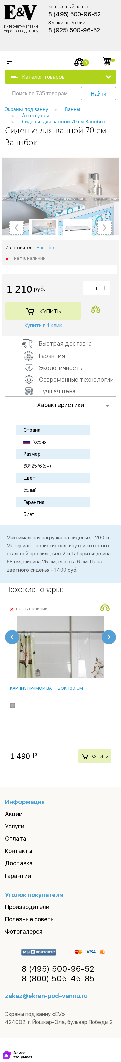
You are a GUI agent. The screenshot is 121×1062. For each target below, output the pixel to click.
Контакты (18, 850)
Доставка (19, 863)
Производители (27, 906)
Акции (14, 813)
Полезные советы (30, 919)
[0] (79, 62)
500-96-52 (58, 969)
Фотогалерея (23, 931)
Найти (98, 94)
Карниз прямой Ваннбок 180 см (46, 688)
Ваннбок (46, 247)
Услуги (14, 826)
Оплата (15, 838)
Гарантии (18, 875)
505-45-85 (58, 979)
